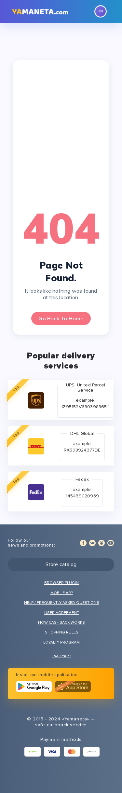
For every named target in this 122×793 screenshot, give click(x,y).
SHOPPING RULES (61, 632)
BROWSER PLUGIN (61, 582)
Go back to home (60, 318)
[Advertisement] (61, 134)
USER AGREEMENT (61, 612)
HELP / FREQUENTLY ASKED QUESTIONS (61, 602)
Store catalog (61, 564)
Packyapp (61, 656)
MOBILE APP (61, 593)
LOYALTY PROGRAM (61, 642)
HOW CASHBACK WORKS (61, 622)
